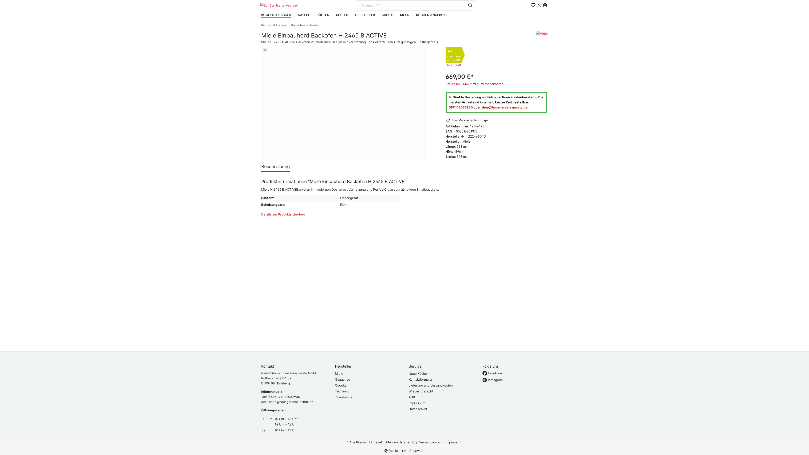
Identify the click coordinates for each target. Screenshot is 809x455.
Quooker (341, 385)
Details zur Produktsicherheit (283, 214)
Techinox (342, 391)
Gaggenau (342, 379)
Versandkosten (430, 442)
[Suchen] (470, 5)
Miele (339, 374)
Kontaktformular (421, 379)
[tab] (275, 166)
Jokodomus (343, 397)
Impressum (417, 403)
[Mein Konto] (539, 5)
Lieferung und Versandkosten (431, 385)
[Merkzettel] (533, 5)
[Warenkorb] (545, 5)
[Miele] (542, 36)
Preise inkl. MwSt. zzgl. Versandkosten (474, 84)
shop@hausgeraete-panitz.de (291, 402)
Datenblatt (453, 65)
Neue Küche (418, 374)
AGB (412, 397)
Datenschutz (418, 409)
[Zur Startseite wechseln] (281, 5)
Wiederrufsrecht (421, 391)
